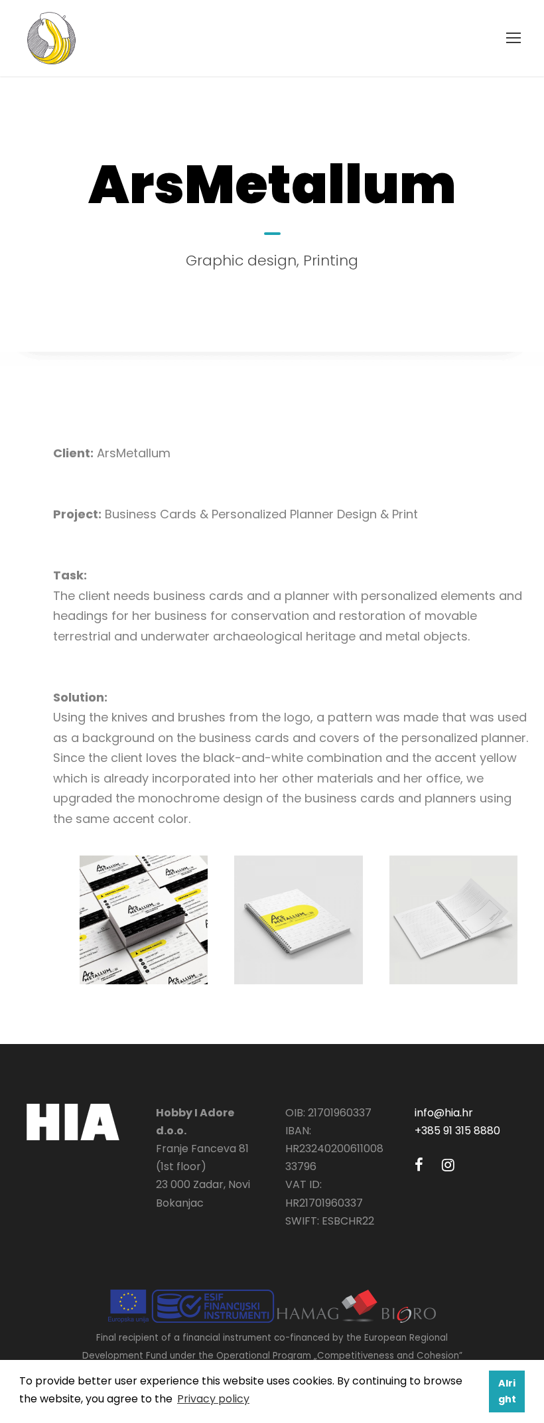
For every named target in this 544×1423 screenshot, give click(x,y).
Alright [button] (507, 1391)
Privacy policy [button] (213, 1398)
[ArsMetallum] (144, 919)
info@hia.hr (444, 1112)
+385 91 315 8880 (457, 1130)
